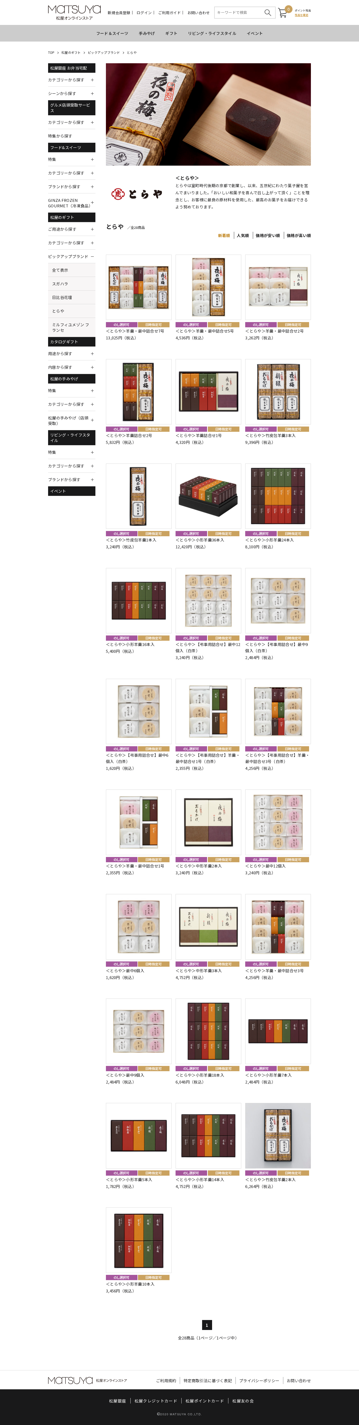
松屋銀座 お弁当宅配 (68, 68)
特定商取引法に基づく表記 (208, 1380)
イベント (255, 33)
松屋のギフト (71, 52)
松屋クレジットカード (156, 1400)
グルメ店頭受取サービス (70, 107)
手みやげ (147, 33)
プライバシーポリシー (259, 1380)
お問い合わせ (198, 12)
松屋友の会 (243, 1400)
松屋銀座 (117, 1400)
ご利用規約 (166, 1380)
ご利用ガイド (169, 12)
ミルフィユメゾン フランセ (70, 327)
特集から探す (60, 136)
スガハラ (60, 283)
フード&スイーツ (65, 147)
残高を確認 (301, 15)
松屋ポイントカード (205, 1400)
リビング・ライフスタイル (212, 33)
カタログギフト (64, 341)
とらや (132, 52)
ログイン (144, 12)
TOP (51, 52)
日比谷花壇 (62, 297)
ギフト (171, 33)
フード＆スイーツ (112, 33)
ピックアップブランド (104, 52)
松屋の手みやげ (64, 378)
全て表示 (60, 270)
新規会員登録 (119, 12)
